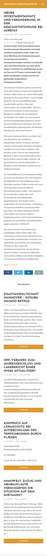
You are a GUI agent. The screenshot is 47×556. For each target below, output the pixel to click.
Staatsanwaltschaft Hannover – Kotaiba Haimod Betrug (21, 298)
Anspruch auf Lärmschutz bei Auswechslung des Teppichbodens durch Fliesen (22, 430)
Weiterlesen (23, 346)
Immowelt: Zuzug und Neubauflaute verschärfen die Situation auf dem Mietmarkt (22, 488)
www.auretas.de (11, 265)
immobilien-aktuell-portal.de (20, 4)
